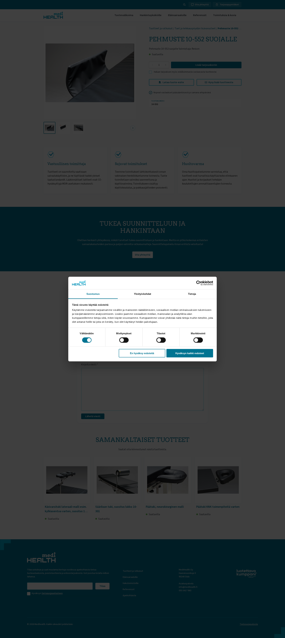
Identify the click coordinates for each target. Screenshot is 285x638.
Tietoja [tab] (192, 293)
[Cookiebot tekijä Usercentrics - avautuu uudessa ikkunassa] (198, 283)
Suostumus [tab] (93, 293)
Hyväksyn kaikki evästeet (189, 353)
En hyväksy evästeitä (142, 353)
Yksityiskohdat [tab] (142, 293)
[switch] (124, 340)
